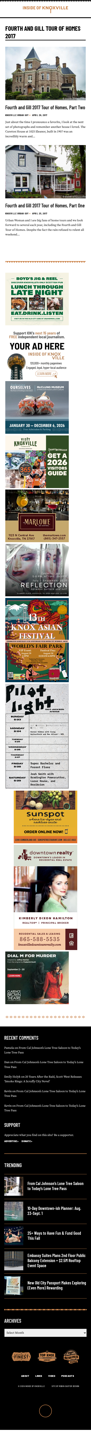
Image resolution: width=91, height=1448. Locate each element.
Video (51, 1376)
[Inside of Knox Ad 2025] (37, 324)
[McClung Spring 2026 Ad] (37, 433)
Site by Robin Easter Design (65, 1386)
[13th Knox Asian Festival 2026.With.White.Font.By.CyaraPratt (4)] (37, 681)
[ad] (37, 379)
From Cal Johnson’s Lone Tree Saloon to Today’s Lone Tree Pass (56, 1186)
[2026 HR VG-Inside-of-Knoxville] (37, 487)
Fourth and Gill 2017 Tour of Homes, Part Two (45, 107)
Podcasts (67, 1376)
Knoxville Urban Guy (17, 115)
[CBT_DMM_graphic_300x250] (37, 1003)
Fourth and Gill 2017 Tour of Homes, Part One (45, 205)
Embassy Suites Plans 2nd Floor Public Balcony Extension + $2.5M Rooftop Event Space (56, 1260)
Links (38, 1376)
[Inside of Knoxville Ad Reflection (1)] (37, 595)
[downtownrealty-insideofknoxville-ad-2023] (45, 949)
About (25, 1376)
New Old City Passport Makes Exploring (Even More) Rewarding (57, 1285)
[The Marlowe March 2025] (37, 541)
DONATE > (27, 1141)
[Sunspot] (45, 842)
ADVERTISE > (11, 1141)
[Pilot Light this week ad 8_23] (37, 788)
